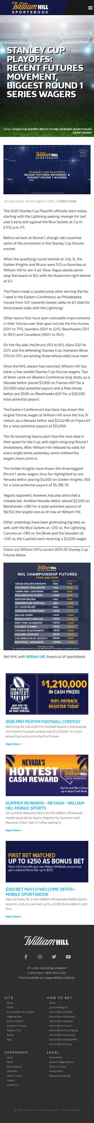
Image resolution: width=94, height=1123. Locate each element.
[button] (90, 7)
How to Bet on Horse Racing (63, 1030)
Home (6, 129)
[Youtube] (68, 957)
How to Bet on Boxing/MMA (63, 1039)
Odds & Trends (67, 201)
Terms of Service (57, 1066)
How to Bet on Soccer (60, 1025)
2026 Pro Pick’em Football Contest (43, 721)
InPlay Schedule (15, 1021)
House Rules (55, 1057)
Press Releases (14, 1066)
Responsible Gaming (59, 1075)
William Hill (35, 656)
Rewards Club (14, 1030)
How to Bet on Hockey (60, 1044)
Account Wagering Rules (61, 1062)
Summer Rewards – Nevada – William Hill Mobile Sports (45, 806)
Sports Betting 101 (58, 1007)
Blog (9, 1039)
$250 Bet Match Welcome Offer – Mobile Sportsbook (41, 892)
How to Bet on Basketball (62, 1016)
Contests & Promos (17, 1025)
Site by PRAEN (69, 1110)
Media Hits (12, 1071)
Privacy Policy (56, 1071)
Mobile (10, 1007)
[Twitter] (54, 957)
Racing (10, 1035)
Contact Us (12, 1085)
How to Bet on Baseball (61, 1021)
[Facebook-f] (26, 957)
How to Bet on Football (61, 1012)
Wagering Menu (14, 1016)
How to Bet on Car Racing (62, 1035)
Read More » (13, 744)
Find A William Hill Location (20, 1012)
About (10, 1062)
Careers (11, 1080)
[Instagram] (40, 957)
